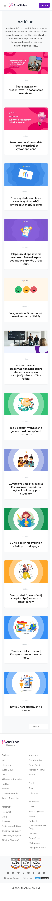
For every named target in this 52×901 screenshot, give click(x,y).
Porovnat (6, 812)
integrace (33, 755)
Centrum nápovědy (11, 831)
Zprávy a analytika (10, 798)
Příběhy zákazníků (10, 840)
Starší (36, 727)
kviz (4, 760)
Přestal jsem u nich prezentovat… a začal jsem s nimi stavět (26, 90)
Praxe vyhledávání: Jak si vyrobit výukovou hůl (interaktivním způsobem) (26, 201)
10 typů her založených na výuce (26, 708)
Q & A (4, 774)
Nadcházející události (12, 826)
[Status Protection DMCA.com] (42, 878)
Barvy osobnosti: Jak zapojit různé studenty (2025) (26, 314)
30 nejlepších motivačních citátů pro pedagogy (26, 544)
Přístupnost (34, 843)
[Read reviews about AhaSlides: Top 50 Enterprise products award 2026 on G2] (36, 863)
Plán (31, 788)
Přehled (5, 784)
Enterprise (33, 793)
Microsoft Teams (37, 769)
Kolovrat (6, 788)
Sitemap (27, 877)
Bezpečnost (34, 838)
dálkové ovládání (10, 793)
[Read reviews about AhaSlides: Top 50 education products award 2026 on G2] (26, 863)
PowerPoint (34, 765)
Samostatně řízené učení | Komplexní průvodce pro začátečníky (26, 598)
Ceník (32, 783)
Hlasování (6, 765)
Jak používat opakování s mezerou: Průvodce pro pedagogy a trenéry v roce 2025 (26, 258)
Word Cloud (7, 769)
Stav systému (11, 877)
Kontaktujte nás (36, 811)
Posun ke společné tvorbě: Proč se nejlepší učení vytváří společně (26, 145)
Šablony (6, 821)
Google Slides (35, 760)
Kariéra (32, 816)
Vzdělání (26, 80)
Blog (4, 816)
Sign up (44, 5)
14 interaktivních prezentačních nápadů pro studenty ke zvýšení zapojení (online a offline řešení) (26, 372)
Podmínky (34, 821)
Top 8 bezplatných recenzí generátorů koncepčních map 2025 (26, 431)
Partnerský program (11, 835)
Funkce (5, 755)
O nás (31, 806)
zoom (32, 774)
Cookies (33, 833)
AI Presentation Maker (12, 779)
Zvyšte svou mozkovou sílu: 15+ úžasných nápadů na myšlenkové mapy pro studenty (26, 488)
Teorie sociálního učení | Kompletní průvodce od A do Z (26, 654)
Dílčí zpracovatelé (37, 847)
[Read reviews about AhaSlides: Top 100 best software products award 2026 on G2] (15, 863)
